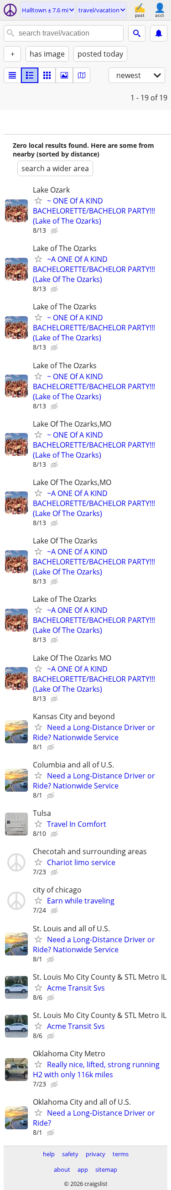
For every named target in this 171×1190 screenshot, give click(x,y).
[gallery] (64, 75)
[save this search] (158, 33)
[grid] (47, 75)
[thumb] (29, 75)
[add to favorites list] (38, 200)
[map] (81, 75)
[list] (12, 75)
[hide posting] (55, 231)
